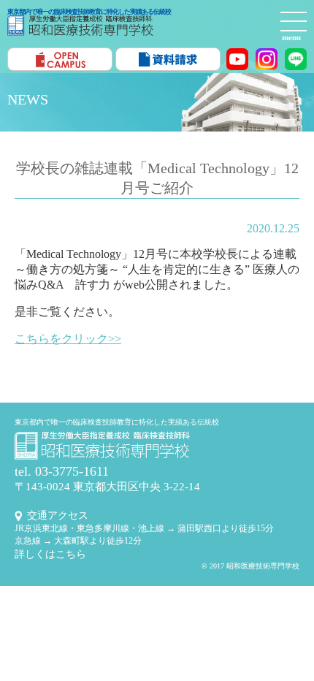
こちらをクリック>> (68, 338)
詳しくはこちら (50, 554)
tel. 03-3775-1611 (62, 471)
